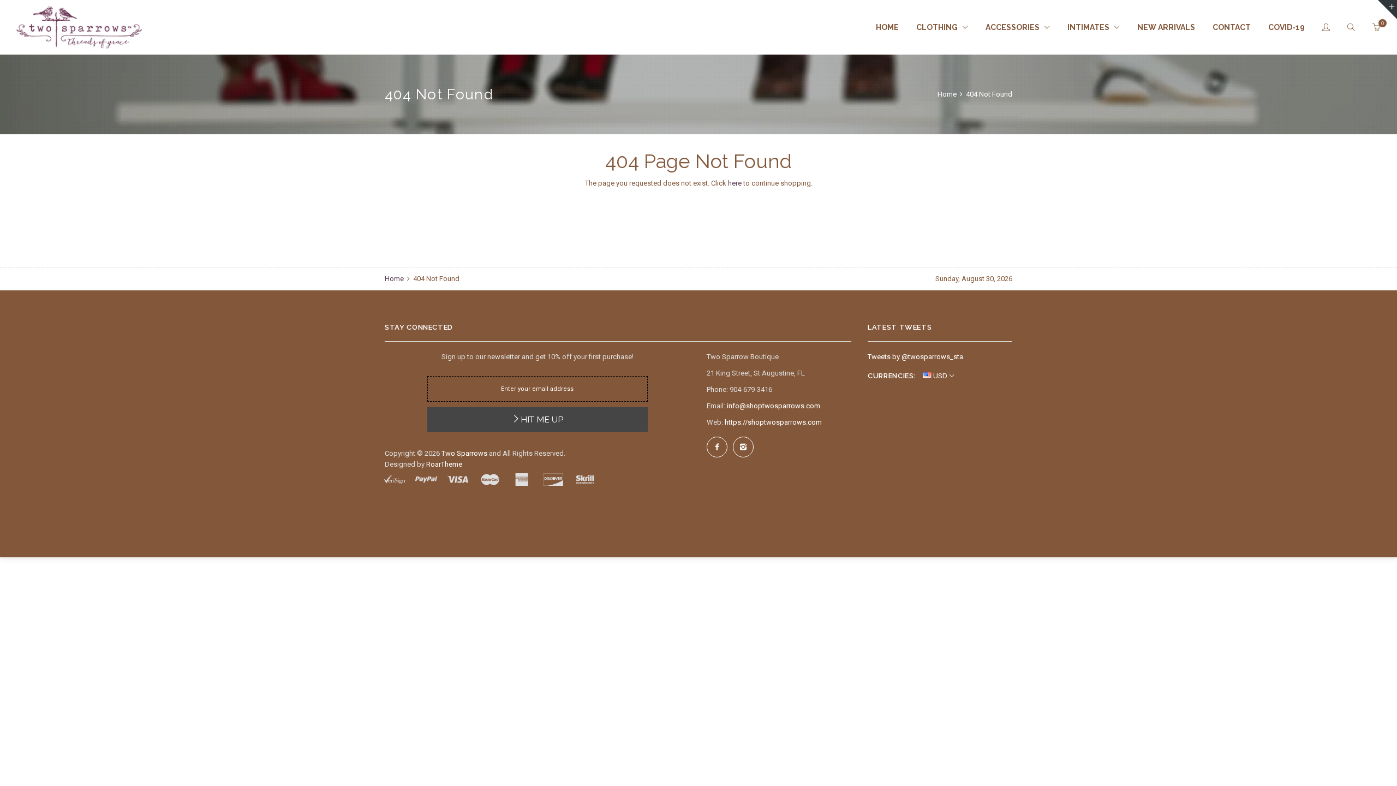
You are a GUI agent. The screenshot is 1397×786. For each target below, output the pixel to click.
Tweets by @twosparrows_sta (915, 357)
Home (948, 94)
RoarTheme (444, 464)
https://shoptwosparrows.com (773, 422)
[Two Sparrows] (79, 28)
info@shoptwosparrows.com (773, 406)
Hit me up (542, 419)
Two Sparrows (464, 453)
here (735, 183)
